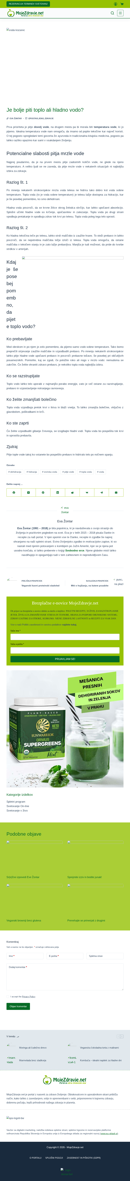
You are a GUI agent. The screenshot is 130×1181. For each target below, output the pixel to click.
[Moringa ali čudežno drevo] (11, 1047)
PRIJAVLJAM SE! (65, 659)
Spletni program (15, 801)
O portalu (35, 1158)
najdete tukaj (69, 624)
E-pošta (54, 956)
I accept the (22, 996)
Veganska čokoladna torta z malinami (99, 1047)
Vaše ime (14, 631)
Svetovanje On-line (17, 806)
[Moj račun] (115, 4)
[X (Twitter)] (28, 493)
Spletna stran (96, 956)
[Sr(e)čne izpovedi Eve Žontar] (34, 856)
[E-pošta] (116, 493)
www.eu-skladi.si (109, 1133)
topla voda (85, 472)
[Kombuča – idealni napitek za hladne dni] (72, 1060)
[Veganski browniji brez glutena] (34, 900)
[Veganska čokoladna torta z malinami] (72, 1047)
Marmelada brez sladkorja (32, 1060)
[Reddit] (72, 493)
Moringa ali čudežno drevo (32, 1047)
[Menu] (120, 13)
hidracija (32, 472)
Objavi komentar (18, 1006)
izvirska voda (49, 472)
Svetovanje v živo (17, 810)
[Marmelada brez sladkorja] (11, 1060)
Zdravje (49, 118)
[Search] (112, 13)
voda (100, 472)
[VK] (87, 493)
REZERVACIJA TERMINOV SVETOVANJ (28, 4)
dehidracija (14, 472)
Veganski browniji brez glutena (23, 920)
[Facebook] (14, 493)
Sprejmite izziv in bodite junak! (84, 877)
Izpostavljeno (36, 118)
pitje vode (68, 472)
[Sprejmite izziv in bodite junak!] (95, 856)
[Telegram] (101, 493)
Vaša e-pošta (16, 644)
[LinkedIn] (57, 493)
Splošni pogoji (54, 1158)
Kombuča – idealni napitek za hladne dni (100, 1060)
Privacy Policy (28, 996)
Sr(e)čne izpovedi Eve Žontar (22, 877)
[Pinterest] (43, 493)
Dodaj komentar (18, 967)
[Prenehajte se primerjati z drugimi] (95, 900)
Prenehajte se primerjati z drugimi (86, 920)
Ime (11, 956)
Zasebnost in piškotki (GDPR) (84, 1158)
